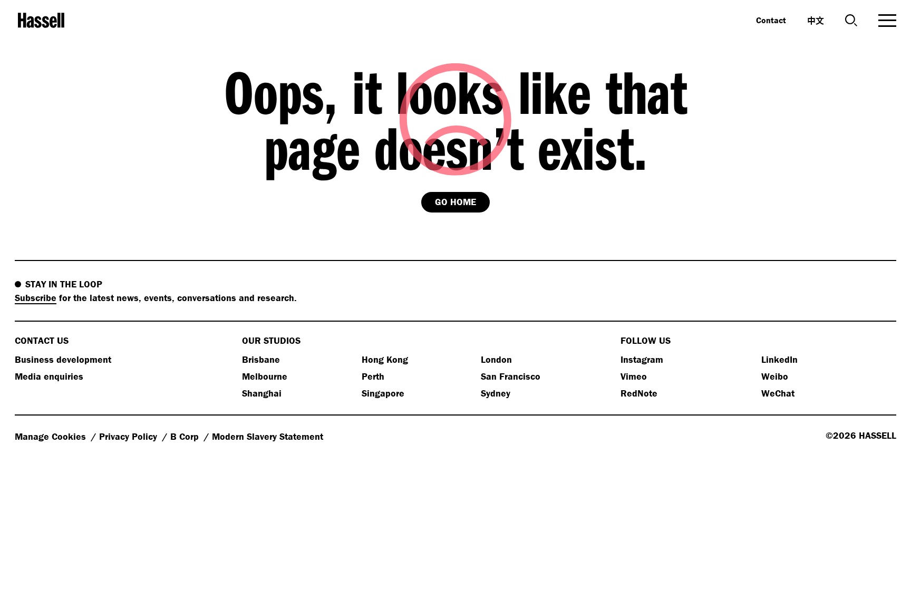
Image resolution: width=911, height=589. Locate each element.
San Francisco (510, 376)
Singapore (383, 393)
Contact (771, 20)
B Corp (185, 436)
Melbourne (264, 376)
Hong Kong (385, 359)
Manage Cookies (52, 436)
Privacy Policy (129, 436)
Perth (373, 376)
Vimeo (634, 376)
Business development (63, 359)
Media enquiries (49, 376)
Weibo (774, 376)
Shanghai (262, 393)
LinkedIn (779, 359)
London (496, 359)
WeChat (777, 393)
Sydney (495, 393)
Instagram (642, 359)
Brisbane (261, 359)
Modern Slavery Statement (267, 436)
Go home (455, 202)
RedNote (639, 393)
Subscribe (35, 298)
